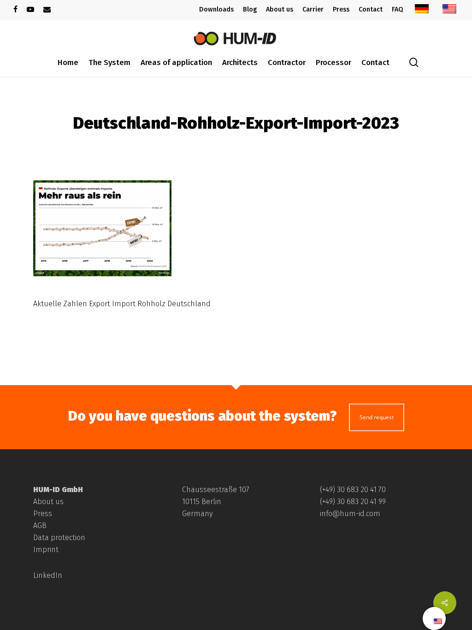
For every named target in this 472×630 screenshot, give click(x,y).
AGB (40, 525)
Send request (377, 417)
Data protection (59, 537)
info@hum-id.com (350, 513)
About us (48, 501)
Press (42, 513)
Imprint (46, 549)
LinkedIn (47, 575)
